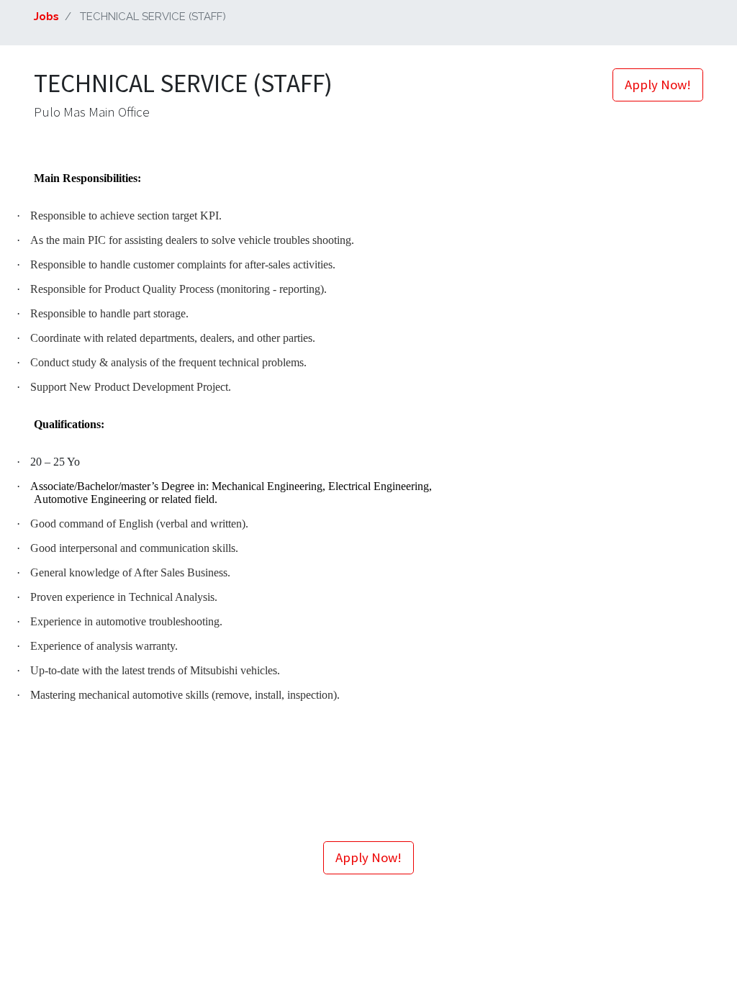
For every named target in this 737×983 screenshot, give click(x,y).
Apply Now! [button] (658, 84)
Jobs (46, 16)
